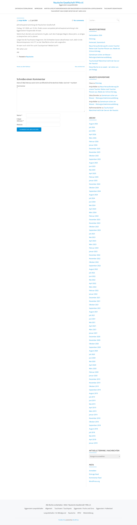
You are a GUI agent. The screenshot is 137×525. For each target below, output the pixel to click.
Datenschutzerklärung (24, 8)
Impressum (38, 8)
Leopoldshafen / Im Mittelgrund (55, 513)
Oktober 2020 (94, 344)
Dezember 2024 (94, 184)
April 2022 (92, 283)
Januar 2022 (93, 294)
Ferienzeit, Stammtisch (97, 42)
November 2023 (94, 223)
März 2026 (92, 138)
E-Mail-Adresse (20, 120)
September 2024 (95, 191)
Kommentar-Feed (95, 478)
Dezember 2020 (94, 337)
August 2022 (93, 269)
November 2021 (94, 301)
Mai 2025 (92, 170)
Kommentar (21, 87)
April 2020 (92, 365)
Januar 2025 (93, 181)
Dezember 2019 (94, 379)
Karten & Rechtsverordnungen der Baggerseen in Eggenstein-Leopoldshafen (73, 8)
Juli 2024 (92, 198)
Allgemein (48, 508)
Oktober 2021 (94, 305)
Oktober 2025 (94, 156)
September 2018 (95, 425)
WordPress (76, 520)
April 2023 (92, 241)
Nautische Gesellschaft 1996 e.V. (68, 2)
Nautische (29, 57)
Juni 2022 (92, 276)
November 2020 (94, 340)
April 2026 (92, 134)
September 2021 (95, 308)
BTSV (79, 513)
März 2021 (92, 329)
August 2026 (93, 124)
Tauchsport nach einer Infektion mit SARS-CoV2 (68, 11)
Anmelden (92, 471)
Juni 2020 (92, 358)
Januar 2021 (93, 333)
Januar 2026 (93, 145)
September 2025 (95, 159)
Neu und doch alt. (80, 66)
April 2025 (92, 173)
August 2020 (93, 351)
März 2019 (92, 411)
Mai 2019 (92, 404)
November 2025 (94, 152)
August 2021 (93, 312)
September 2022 (95, 266)
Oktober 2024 (94, 188)
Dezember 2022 (94, 255)
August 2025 (93, 163)
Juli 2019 (92, 397)
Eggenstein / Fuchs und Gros (84, 508)
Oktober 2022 (94, 262)
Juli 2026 (92, 127)
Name (19, 115)
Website (19, 125)
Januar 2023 (93, 251)
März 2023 (92, 244)
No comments (79, 20)
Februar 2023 (93, 248)
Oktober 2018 (94, 422)
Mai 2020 (92, 361)
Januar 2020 (93, 376)
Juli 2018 (92, 432)
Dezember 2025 (94, 149)
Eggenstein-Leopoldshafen (34, 508)
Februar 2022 (93, 290)
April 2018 (92, 439)
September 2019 (95, 390)
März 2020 (92, 369)
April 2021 (92, 326)
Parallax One (62, 520)
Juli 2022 (92, 273)
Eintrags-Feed (94, 474)
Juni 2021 (92, 319)
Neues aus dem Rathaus (23, 66)
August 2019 (93, 393)
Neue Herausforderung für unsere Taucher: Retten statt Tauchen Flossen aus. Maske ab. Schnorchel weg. (104, 48)
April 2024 (92, 209)
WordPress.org (94, 481)
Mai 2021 (92, 322)
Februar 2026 (93, 141)
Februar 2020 (93, 372)
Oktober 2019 (94, 386)
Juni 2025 (92, 166)
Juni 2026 (92, 131)
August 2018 (93, 429)
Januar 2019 (93, 415)
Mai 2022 (92, 280)
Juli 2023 (92, 234)
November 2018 (94, 418)
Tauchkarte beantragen (113, 8)
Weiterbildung (88, 513)
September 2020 (95, 347)
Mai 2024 (92, 205)
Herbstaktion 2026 (95, 35)
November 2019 (94, 383)
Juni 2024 (92, 202)
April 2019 (92, 408)
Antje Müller (22, 20)
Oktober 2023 (94, 227)
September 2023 (95, 230)
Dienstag (92, 39)
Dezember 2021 (94, 298)
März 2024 (92, 212)
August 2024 (93, 195)
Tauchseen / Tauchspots (63, 508)
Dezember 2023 (94, 220)
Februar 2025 (93, 177)
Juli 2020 (92, 354)
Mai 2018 (92, 436)
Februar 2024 (93, 216)
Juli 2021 (92, 315)
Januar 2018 (93, 443)
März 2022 (92, 287)
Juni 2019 (92, 400)
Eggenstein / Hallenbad (104, 508)
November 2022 (94, 259)
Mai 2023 (92, 237)
